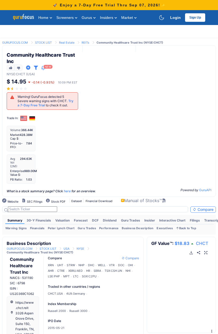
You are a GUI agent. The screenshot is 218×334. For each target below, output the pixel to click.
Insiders (107, 17)
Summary (14, 220)
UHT (60, 265)
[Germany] (32, 118)
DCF (95, 220)
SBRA (97, 271)
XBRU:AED (75, 271)
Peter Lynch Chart (61, 228)
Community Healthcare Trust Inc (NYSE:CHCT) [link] (130, 42)
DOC (121, 265)
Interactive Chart (172, 220)
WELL (102, 265)
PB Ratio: (16, 179)
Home (43, 17)
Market (127, 17)
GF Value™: (170, 243)
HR (88, 271)
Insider (149, 220)
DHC (91, 265)
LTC (75, 276)
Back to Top (187, 228)
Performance (109, 228)
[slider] (17, 89)
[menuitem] (14, 220)
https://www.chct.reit (24, 305)
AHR (51, 271)
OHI (130, 265)
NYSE (11, 74)
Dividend (110, 220)
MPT (66, 276)
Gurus (87, 17)
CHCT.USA (55, 293)
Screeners (65, 17)
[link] (15, 42)
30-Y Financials (39, 220)
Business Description (137, 228)
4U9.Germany (75, 293)
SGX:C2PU (89, 276)
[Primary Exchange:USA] (23, 118)
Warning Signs (16, 228)
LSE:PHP (54, 276)
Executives (165, 228)
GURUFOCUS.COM (15, 42)
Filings (195, 220)
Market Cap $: (15, 136)
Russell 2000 (57, 311)
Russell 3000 (78, 311)
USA (66, 248)
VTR (112, 265)
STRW (71, 265)
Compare (204, 209)
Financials (37, 228)
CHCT (202, 243)
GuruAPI (205, 190)
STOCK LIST (43, 42)
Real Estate (66, 42)
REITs (85, 42)
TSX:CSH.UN (113, 271)
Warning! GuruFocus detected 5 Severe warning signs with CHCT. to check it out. (45, 101)
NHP (81, 265)
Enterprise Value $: (17, 173)
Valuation (62, 220)
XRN (51, 265)
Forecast (81, 220)
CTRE (61, 271)
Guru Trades (130, 220)
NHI (128, 271)
